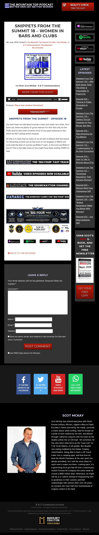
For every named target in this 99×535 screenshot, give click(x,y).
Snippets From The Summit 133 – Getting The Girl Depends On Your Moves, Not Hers (84, 119)
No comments (37, 48)
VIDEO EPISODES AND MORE (58, 388)
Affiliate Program (16, 529)
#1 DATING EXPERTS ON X (40, 388)
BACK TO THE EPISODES (23, 253)
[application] (37, 99)
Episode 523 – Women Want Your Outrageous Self (84, 188)
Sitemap (85, 529)
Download (38, 105)
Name (11, 319)
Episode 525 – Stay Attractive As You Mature (84, 134)
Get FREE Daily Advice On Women (25, 353)
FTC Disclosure (75, 529)
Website (11, 331)
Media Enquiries (31, 529)
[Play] (9, 99)
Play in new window (23, 105)
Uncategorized (46, 45)
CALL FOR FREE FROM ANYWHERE (76, 388)
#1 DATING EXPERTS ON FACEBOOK (23, 388)
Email (11, 325)
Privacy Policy (62, 529)
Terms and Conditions (47, 529)
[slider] (64, 99)
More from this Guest (37, 92)
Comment (13, 289)
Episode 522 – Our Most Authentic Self (84, 220)
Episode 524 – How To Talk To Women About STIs (85, 159)
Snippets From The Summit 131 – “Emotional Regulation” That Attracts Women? (84, 173)
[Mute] (59, 99)
